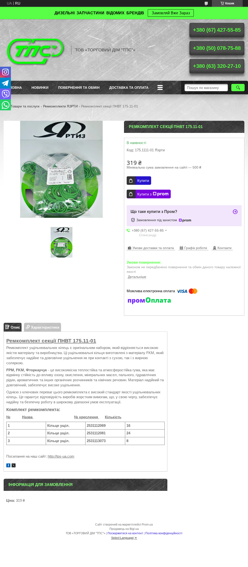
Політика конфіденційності (163, 533)
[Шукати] (238, 87)
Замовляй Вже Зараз (171, 13)
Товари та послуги (24, 106)
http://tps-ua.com (61, 456)
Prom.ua (147, 524)
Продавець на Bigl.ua (124, 529)
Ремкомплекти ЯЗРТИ (60, 106)
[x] (14, 466)
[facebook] (8, 466)
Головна (13, 87)
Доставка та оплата (128, 87)
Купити (143, 180)
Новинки (39, 87)
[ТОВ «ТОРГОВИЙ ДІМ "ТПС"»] (35, 49)
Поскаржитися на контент (125, 533)
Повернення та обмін (79, 87)
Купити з (144, 194)
